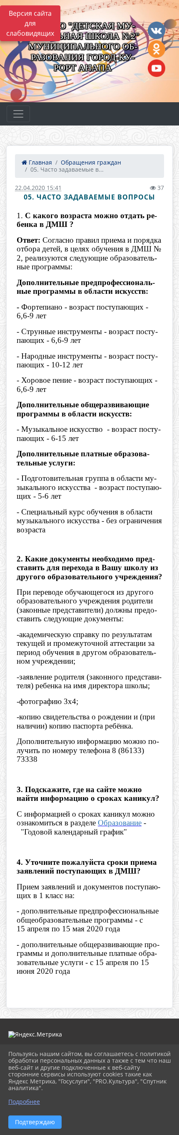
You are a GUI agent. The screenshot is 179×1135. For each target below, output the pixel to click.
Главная (39, 162)
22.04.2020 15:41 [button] (38, 188)
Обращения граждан (91, 162)
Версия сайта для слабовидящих (30, 23)
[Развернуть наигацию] (18, 114)
